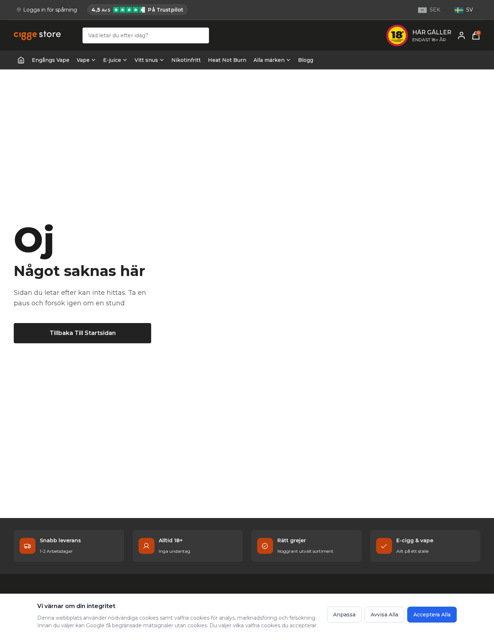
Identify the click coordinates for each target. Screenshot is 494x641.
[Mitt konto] (461, 35)
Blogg (305, 60)
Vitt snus (146, 60)
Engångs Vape (50, 60)
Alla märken (269, 60)
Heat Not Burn (227, 60)
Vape (83, 60)
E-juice (112, 60)
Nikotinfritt (186, 60)
